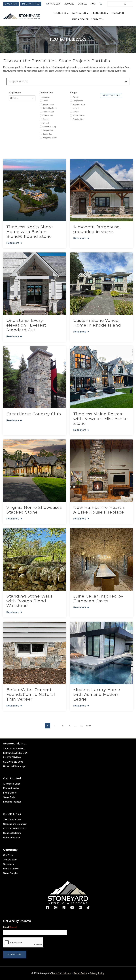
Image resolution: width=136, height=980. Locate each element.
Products (60, 13)
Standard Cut (78, 119)
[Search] (125, 4)
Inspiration (79, 13)
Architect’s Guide (11, 784)
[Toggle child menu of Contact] (103, 19)
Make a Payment (11, 837)
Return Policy (80, 973)
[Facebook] (47, 907)
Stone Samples (10, 873)
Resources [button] (99, 13)
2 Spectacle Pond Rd (13, 748)
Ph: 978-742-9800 (12, 757)
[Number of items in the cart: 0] (101, 4)
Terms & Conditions (61, 973)
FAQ (93, 4)
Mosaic (76, 108)
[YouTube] (72, 907)
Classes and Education (14, 828)
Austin (45, 101)
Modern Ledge (79, 104)
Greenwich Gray (49, 127)
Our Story (8, 855)
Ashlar (75, 97)
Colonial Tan (47, 115)
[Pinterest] (64, 907)
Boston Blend (48, 104)
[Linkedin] (80, 907)
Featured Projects (12, 802)
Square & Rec (79, 115)
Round (75, 112)
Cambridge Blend (49, 108)
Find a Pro (117, 13)
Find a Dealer (80, 19)
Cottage (45, 119)
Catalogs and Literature (14, 824)
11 (81, 725)
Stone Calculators (12, 833)
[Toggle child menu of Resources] (107, 13)
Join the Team (10, 859)
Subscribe (15, 954)
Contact (96, 19)
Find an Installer (11, 788)
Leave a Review (11, 868)
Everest (45, 123)
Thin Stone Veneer (12, 819)
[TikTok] (88, 907)
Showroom (8, 864)
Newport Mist (48, 130)
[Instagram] (55, 907)
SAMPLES (82, 4)
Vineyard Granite (49, 138)
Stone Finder (9, 797)
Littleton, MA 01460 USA (15, 753)
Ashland (45, 97)
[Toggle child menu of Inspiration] (87, 13)
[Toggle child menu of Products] (67, 13)
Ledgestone (78, 101)
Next (88, 725)
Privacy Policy (97, 973)
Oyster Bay (47, 134)
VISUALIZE (69, 4)
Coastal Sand (48, 112)
